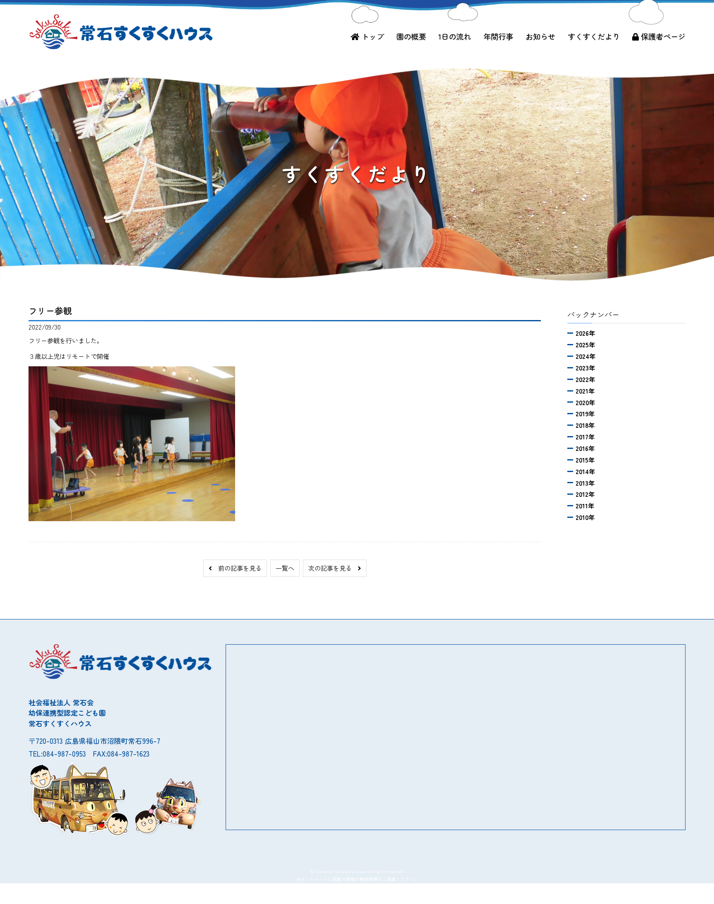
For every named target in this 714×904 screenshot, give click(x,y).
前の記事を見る (237, 567)
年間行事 (498, 36)
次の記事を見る (333, 567)
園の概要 (411, 36)
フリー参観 (50, 310)
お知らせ (540, 36)
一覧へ (285, 567)
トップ (371, 36)
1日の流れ (454, 36)
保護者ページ (662, 36)
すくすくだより (594, 36)
